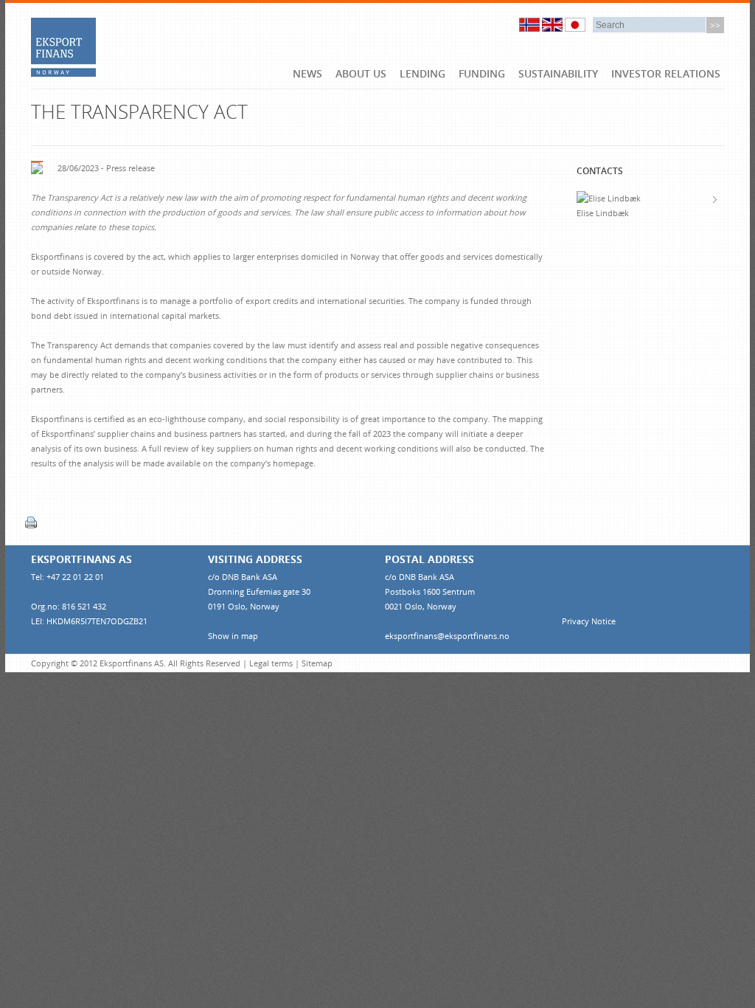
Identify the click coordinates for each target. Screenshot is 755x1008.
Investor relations (665, 73)
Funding (482, 73)
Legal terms (271, 663)
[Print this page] (33, 522)
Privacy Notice (589, 620)
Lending (422, 73)
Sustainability (558, 73)
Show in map (233, 635)
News (307, 73)
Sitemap (317, 663)
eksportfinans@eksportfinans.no (447, 635)
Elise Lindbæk (603, 212)
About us (360, 73)
